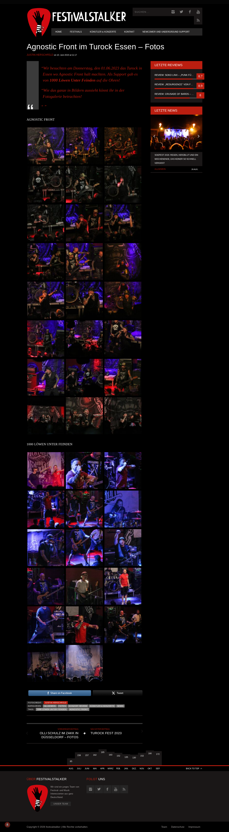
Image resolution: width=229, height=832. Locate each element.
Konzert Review (78, 706)
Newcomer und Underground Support (166, 32)
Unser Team (60, 804)
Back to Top (192, 768)
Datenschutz (177, 826)
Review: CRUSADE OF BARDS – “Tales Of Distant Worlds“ (176, 94)
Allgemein (50, 706)
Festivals (76, 32)
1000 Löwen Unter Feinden (52, 709)
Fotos (62, 706)
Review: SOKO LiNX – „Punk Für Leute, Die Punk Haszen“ (176, 75)
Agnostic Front (79, 709)
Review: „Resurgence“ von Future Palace (176, 84)
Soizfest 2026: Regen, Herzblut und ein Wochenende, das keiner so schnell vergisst (176, 159)
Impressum (194, 826)
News (120, 706)
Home (58, 32)
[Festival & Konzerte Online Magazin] (89, 16)
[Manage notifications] (7, 824)
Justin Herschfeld (40, 54)
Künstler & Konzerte (103, 32)
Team (164, 826)
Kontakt (129, 32)
